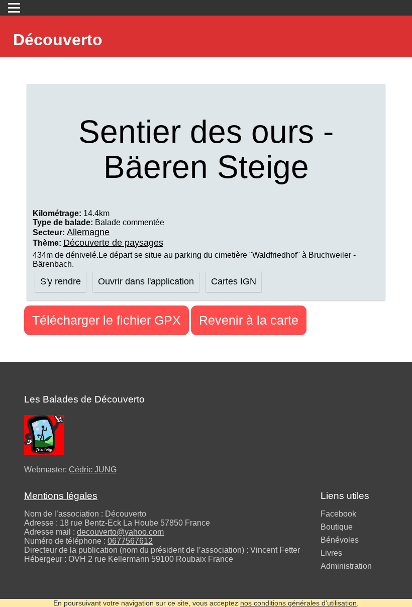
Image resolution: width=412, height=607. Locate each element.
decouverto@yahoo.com (120, 532)
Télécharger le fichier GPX (106, 320)
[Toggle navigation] (14, 8)
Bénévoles (340, 540)
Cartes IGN (233, 281)
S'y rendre (60, 281)
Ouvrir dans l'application (146, 281)
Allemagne (88, 232)
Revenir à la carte (248, 320)
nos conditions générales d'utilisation (298, 603)
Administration (346, 566)
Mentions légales (60, 495)
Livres (331, 553)
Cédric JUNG (93, 469)
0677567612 (130, 541)
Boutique (337, 527)
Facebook (338, 514)
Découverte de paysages (113, 243)
